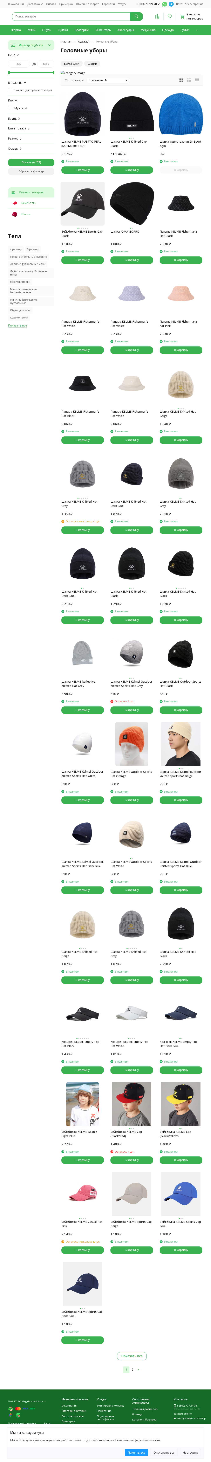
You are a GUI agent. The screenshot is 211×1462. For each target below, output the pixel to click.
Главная (66, 41)
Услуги (122, 4)
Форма (16, 30)
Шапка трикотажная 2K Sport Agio (180, 144)
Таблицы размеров (145, 1409)
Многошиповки (20, 282)
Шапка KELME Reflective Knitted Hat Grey (78, 684)
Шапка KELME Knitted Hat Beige (178, 414)
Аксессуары (126, 30)
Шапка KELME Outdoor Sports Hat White (131, 864)
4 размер (16, 249)
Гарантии (108, 4)
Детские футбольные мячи (27, 264)
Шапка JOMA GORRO (124, 231)
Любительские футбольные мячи (28, 272)
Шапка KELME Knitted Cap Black (128, 144)
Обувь (46, 30)
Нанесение (104, 1411)
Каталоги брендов (144, 1419)
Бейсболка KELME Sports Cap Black (82, 234)
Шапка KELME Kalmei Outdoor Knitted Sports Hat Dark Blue (82, 864)
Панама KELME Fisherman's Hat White (80, 324)
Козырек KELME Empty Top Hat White (129, 1044)
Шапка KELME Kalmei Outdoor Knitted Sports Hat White (82, 774)
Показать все (132, 1356)
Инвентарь (103, 30)
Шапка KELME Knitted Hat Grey (79, 504)
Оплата (51, 4)
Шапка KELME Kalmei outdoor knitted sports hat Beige (180, 774)
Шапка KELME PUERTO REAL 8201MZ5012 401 (81, 144)
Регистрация (194, 4)
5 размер (33, 249)
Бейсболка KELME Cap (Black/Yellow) (175, 1134)
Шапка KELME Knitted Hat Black (128, 594)
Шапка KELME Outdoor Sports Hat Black (180, 684)
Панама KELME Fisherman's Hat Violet (129, 324)
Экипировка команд (110, 1405)
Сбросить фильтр (31, 171)
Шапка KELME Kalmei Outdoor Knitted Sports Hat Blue (181, 864)
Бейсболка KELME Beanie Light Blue (79, 1134)
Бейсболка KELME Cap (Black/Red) (126, 1134)
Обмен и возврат (87, 4)
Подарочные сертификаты (106, 1417)
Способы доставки (74, 1411)
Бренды (137, 1414)
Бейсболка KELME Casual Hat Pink (81, 1224)
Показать (28, 162)
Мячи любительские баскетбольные (23, 290)
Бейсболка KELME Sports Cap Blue (180, 1224)
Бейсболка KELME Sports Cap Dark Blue (82, 1314)
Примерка (66, 4)
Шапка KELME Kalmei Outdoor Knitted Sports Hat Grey (131, 684)
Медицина (148, 30)
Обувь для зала (20, 310)
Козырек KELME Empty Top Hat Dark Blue (179, 1044)
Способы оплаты (73, 1416)
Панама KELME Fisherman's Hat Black (179, 234)
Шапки (25, 214)
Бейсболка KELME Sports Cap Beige (131, 1224)
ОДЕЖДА (83, 41)
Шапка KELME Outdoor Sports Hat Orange (131, 774)
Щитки (63, 30)
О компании (16, 4)
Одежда (168, 30)
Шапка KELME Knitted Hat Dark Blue (128, 504)
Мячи (31, 30)
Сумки (185, 30)
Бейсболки (28, 203)
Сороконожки (19, 317)
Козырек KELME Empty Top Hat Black (80, 1044)
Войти (180, 4)
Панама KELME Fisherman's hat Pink (179, 324)
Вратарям (82, 30)
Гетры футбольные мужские (28, 256)
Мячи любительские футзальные (23, 301)
